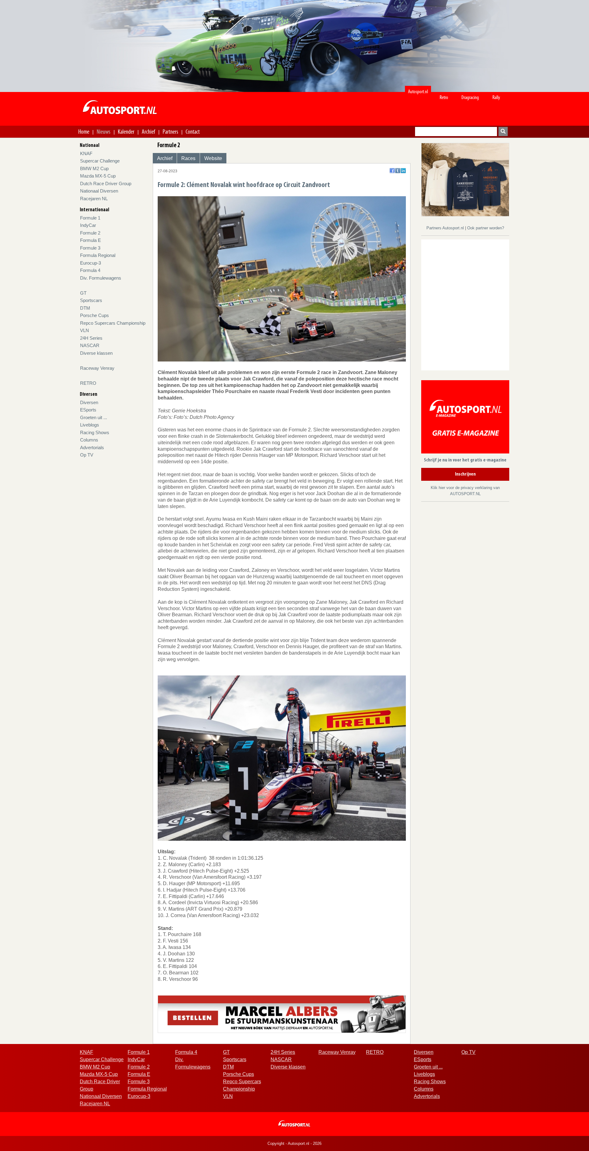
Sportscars (91, 300)
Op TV (86, 454)
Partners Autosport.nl (445, 228)
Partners (170, 131)
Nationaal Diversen (99, 190)
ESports (88, 409)
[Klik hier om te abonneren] (465, 418)
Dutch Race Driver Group (105, 183)
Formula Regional (97, 255)
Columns (89, 439)
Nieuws (103, 131)
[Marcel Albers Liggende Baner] (282, 1013)
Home (83, 131)
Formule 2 (90, 232)
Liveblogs (89, 424)
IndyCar (88, 225)
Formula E (90, 240)
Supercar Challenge (100, 160)
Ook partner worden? (485, 228)
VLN (84, 330)
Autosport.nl (418, 91)
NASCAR (89, 345)
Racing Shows (94, 432)
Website (213, 158)
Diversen (89, 402)
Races (188, 158)
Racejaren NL (94, 198)
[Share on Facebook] (392, 170)
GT (83, 293)
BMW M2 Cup (94, 168)
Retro (444, 97)
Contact (193, 131)
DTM (85, 308)
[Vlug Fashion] (465, 179)
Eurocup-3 (90, 263)
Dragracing (470, 97)
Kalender (126, 131)
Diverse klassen (96, 353)
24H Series (91, 338)
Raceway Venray (97, 368)
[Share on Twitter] (397, 170)
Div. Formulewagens (100, 278)
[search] (503, 131)
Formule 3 (90, 247)
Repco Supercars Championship (112, 323)
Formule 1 (90, 217)
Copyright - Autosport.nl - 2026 (294, 1143)
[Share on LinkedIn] (403, 170)
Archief (148, 131)
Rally (496, 97)
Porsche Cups (94, 315)
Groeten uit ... (93, 417)
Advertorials (92, 447)
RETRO (88, 383)
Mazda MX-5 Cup (98, 175)
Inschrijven (465, 474)
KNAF (86, 153)
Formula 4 (90, 270)
